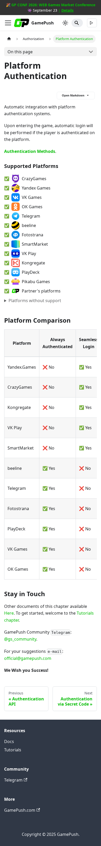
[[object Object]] (92, 22)
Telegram (13, 780)
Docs (9, 741)
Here (9, 613)
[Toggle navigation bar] (8, 23)
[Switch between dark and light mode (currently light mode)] (65, 23)
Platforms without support (35, 300)
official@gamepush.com (27, 658)
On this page (20, 52)
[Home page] (9, 39)
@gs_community (20, 639)
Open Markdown (73, 95)
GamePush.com (19, 810)
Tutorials (12, 750)
